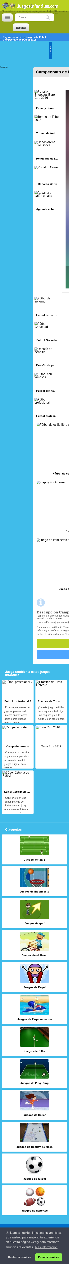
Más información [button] (46, 1247)
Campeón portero (17, 747)
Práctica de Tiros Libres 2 (51, 701)
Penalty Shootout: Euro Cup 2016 (47, 101)
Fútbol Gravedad (47, 333)
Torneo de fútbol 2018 (47, 126)
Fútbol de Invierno (47, 308)
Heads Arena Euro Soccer (47, 151)
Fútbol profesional (47, 409)
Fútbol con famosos (47, 383)
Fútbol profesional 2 (17, 701)
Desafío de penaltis (47, 358)
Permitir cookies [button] (48, 1257)
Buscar (50, 17)
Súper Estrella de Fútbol (17, 792)
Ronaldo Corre (47, 177)
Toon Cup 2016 (51, 747)
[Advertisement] (15, 80)
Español (21, 27)
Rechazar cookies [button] (19, 1257)
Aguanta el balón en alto (47, 202)
